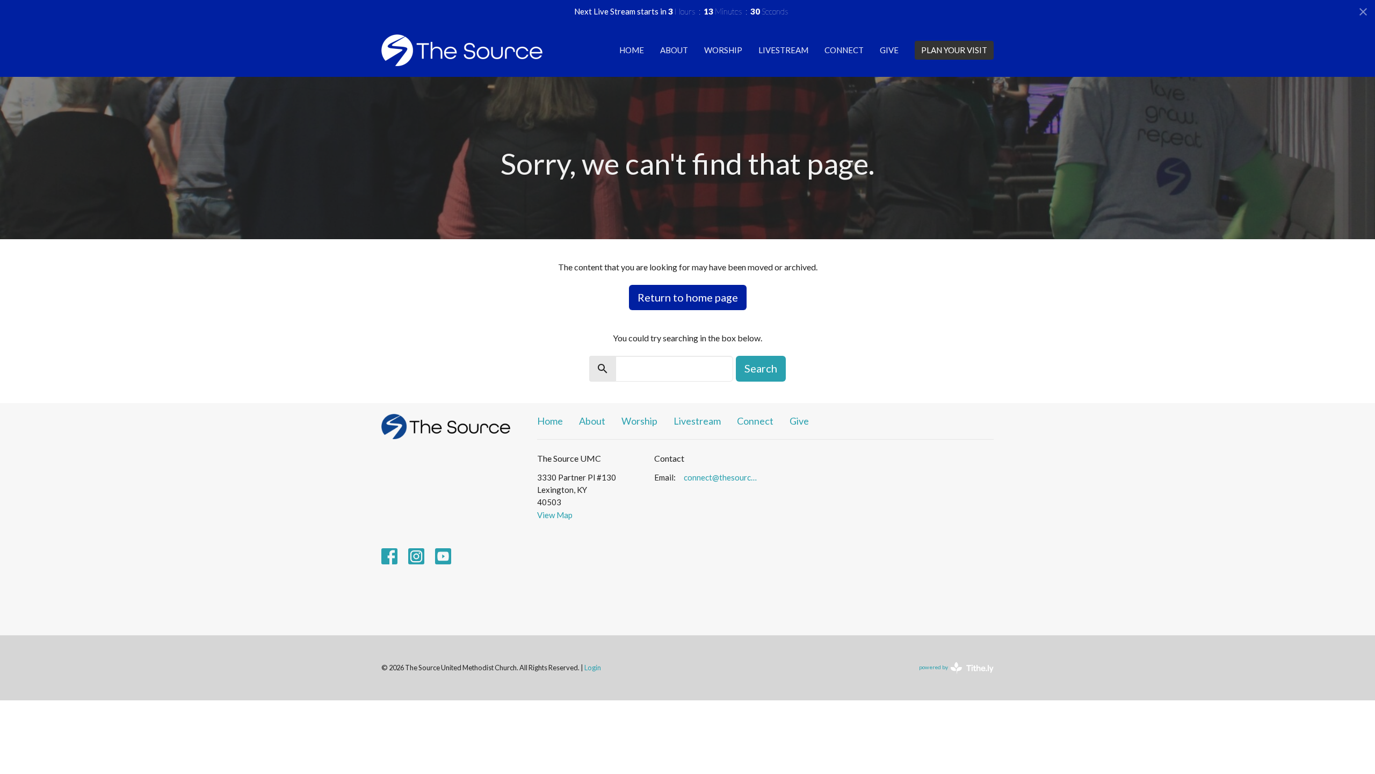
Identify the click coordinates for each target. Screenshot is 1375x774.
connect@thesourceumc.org (722, 477)
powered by (951, 676)
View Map (555, 515)
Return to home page (688, 297)
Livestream (783, 50)
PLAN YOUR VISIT (954, 50)
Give (889, 50)
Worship (723, 50)
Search (760, 368)
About (674, 50)
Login (592, 667)
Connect (844, 50)
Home (631, 50)
